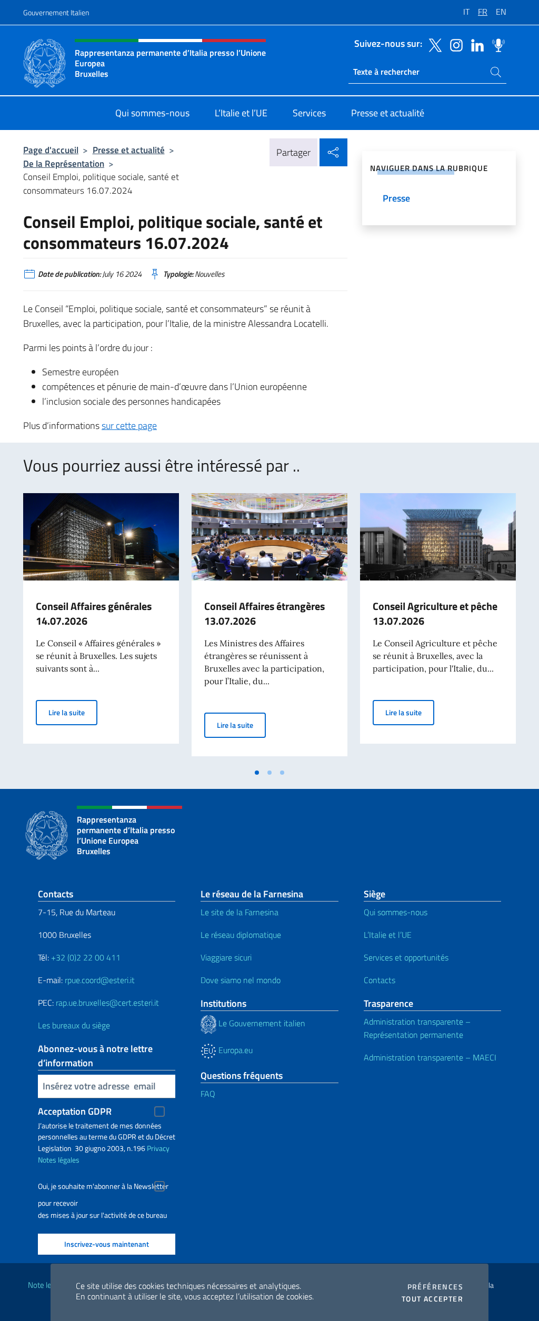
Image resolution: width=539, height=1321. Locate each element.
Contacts (379, 980)
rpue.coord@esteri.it (100, 980)
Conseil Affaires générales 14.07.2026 (94, 613)
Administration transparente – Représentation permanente (417, 1028)
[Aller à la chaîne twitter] (432, 44)
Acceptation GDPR (75, 1111)
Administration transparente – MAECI (430, 1057)
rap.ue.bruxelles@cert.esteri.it (107, 1002)
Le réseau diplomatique (241, 934)
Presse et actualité (129, 149)
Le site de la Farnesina (239, 912)
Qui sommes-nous (395, 912)
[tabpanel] (101, 628)
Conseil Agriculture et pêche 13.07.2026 (435, 613)
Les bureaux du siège (74, 1025)
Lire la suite (72, 712)
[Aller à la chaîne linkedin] (474, 44)
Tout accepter (432, 1299)
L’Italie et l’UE (388, 934)
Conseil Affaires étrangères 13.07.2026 (264, 613)
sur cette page (129, 425)
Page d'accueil (50, 149)
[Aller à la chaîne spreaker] (495, 44)
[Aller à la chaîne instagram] (453, 44)
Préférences (435, 1286)
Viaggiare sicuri (226, 957)
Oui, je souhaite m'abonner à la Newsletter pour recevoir (103, 1187)
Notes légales (58, 1159)
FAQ (208, 1093)
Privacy (158, 1148)
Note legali (45, 1285)
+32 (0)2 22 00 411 (85, 957)
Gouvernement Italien (56, 12)
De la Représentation (63, 163)
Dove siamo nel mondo (241, 980)
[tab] (257, 772)
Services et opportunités (406, 957)
